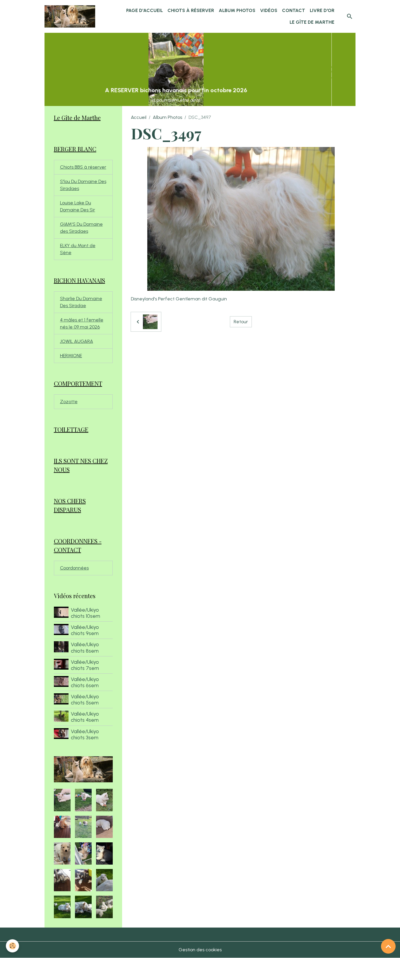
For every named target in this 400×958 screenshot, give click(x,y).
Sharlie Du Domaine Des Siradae (81, 302)
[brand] (70, 16)
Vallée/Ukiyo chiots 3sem (85, 734)
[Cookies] (12, 945)
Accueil (138, 117)
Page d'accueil (144, 10)
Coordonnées (74, 568)
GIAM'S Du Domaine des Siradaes (81, 227)
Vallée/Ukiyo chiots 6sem (85, 682)
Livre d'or (322, 10)
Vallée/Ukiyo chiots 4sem (85, 717)
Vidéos (268, 10)
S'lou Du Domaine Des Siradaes (83, 185)
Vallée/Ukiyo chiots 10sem (85, 613)
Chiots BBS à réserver (83, 167)
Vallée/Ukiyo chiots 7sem (85, 665)
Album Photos (237, 10)
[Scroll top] (388, 946)
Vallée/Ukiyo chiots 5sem (85, 699)
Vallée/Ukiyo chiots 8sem (85, 647)
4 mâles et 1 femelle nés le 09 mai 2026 (81, 323)
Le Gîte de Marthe (312, 22)
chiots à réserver (190, 10)
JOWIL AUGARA (76, 341)
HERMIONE (71, 355)
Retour (241, 321)
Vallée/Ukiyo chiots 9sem (85, 630)
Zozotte (69, 401)
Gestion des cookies (200, 949)
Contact (293, 10)
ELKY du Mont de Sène (77, 249)
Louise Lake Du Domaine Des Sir (77, 206)
